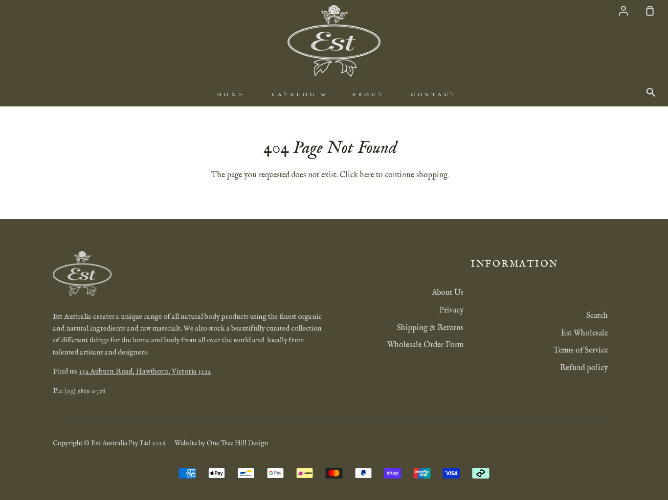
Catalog (296, 94)
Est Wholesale (584, 333)
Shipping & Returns (430, 328)
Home (231, 94)
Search (597, 316)
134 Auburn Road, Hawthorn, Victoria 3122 (145, 371)
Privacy (451, 310)
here (367, 175)
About (368, 94)
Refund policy (584, 368)
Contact (434, 94)
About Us (448, 293)
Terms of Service (581, 350)
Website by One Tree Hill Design (221, 443)
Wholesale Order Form (425, 345)
